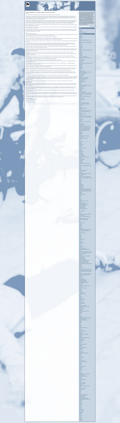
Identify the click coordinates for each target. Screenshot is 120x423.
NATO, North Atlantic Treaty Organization (85, 271)
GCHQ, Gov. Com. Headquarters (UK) (85, 176)
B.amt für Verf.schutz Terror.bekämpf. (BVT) (85, 63)
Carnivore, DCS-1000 (82, 91)
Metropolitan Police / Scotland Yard (84, 249)
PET (79, 295)
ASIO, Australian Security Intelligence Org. (85, 57)
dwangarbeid (81, 144)
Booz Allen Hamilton (82, 79)
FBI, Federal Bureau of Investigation (84, 163)
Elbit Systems (81, 151)
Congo (80, 112)
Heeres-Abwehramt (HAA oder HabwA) (85, 189)
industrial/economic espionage (83, 200)
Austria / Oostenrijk (82, 59)
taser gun (80, 372)
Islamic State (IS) (81, 215)
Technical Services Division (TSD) (84, 373)
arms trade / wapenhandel (83, 56)
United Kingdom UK (82, 395)
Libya (80, 237)
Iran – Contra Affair (82, 210)
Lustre (80, 240)
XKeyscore (80, 415)
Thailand (80, 380)
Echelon (80, 146)
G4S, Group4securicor (82, 174)
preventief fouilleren (82, 303)
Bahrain (80, 66)
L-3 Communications (82, 232)
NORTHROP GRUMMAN (83, 280)
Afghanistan (81, 36)
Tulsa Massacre (81, 389)
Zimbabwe (80, 417)
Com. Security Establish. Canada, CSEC (85, 110)
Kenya (80, 227)
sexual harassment (82, 339)
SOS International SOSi (82, 347)
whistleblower (81, 412)
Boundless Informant (82, 81)
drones (80, 142)
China (80, 101)
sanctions (80, 329)
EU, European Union (82, 155)
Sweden (80, 368)
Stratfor (80, 362)
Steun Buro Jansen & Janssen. (83, 21)
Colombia (80, 109)
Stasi (80, 358)
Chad (80, 97)
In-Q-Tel (80, 196)
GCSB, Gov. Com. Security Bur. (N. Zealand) (85, 177)
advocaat (80, 35)
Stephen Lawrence (82, 360)
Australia (80, 58)
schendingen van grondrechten (83, 334)
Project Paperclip (81, 308)
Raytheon (80, 316)
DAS (80, 122)
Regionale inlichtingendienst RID (84, 319)
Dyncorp (80, 145)
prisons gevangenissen (82, 305)
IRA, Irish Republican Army (83, 208)
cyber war (80, 120)
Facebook (80, 161)
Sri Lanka (80, 356)
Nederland (80, 275)
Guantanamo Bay (81, 186)
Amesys (80, 45)
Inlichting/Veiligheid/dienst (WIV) (84, 204)
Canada (80, 89)
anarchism (80, 47)
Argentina (80, 55)
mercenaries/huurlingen (82, 248)
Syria (80, 370)
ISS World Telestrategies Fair (83, 219)
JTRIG (80, 226)
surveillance (81, 367)
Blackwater (80, 76)
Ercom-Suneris (81, 153)
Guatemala (80, 187)
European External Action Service (84, 156)
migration (80, 254)
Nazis (80, 272)
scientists (80, 336)
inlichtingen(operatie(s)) (82, 205)
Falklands (80, 162)
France (80, 167)
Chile (80, 100)
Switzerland (81, 369)
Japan (80, 221)
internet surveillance (82, 206)
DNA (80, 140)
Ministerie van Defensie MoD (83, 261)
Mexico (80, 250)
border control (81, 80)
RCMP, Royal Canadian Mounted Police (85, 317)
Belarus (80, 68)
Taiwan (80, 371)
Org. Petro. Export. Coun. (83, 287)
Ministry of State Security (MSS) (84, 262)
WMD (80, 414)
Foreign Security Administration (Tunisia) (85, 165)
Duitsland (80, 143)
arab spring (81, 54)
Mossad (80, 265)
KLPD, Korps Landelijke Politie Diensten (85, 229)
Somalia (80, 346)
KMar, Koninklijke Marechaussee (84, 230)
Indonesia (80, 199)
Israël (80, 217)
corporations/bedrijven (82, 113)
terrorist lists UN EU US (82, 379)
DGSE (80, 134)
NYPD (80, 284)
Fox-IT (80, 166)
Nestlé (80, 276)
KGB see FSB (81, 228)
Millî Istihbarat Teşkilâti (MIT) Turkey (84, 260)
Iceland (80, 195)
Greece (80, 183)
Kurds (80, 231)
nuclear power (81, 283)
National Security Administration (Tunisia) (85, 270)
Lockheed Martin (81, 239)
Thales (80, 381)
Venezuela (80, 404)
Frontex (80, 172)
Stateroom (80, 359)
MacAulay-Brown (81, 242)
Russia (80, 325)
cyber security (81, 119)
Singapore (80, 341)
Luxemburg (81, 241)
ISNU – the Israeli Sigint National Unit (84, 216)
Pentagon (80, 294)
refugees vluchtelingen (82, 318)
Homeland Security (82, 194)
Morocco (80, 264)
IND (79, 197)
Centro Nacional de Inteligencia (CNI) (84, 96)
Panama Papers (81, 292)
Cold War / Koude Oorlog (83, 108)
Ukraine (80, 393)
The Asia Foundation (82, 382)
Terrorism (80, 378)
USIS (80, 401)
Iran (79, 209)
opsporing (80, 286)
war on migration (81, 410)
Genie (80, 178)
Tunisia (80, 390)
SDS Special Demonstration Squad (84, 337)
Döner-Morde (81, 141)
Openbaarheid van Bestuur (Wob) (84, 285)
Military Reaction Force (82, 259)
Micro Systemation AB (82, 253)
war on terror (81, 411)
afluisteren (80, 37)
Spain (80, 350)
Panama (80, 291)
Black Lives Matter (82, 74)
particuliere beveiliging (82, 293)
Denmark (80, 131)
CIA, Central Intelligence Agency (84, 102)
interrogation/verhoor (82, 207)
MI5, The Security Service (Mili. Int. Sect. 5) (85, 251)
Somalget (80, 345)
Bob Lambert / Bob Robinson (83, 78)
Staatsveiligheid (81, 357)
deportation (81, 132)
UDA (80, 392)
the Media (80, 384)
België (80, 69)
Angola (80, 48)
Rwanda (80, 326)
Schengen (80, 335)
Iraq (79, 211)
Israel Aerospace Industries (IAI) (84, 218)
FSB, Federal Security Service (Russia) (85, 173)
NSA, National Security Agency (83, 282)
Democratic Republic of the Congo (84, 130)
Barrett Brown (81, 67)
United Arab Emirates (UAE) (83, 394)
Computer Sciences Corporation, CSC (84, 111)
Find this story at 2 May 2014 (30, 100)
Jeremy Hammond (82, 222)
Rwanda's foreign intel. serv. (83, 327)
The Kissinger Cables (82, 383)
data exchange (81, 124)
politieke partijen (81, 302)
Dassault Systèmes (82, 123)
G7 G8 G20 (81, 175)
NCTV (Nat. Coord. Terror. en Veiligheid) (85, 273)
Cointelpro (80, 107)
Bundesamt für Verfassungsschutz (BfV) (85, 85)
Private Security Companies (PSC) (84, 306)
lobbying (80, 238)
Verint (80, 405)
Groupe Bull (81, 185)
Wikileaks (80, 413)
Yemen (80, 416)
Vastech (80, 403)
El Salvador (81, 150)
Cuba (80, 118)
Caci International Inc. (82, 86)
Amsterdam (81, 46)
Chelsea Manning (81, 98)
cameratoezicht (81, 88)
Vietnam (80, 406)
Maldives (80, 243)
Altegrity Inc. (81, 44)
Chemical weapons (82, 99)
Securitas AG (81, 338)
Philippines (80, 296)
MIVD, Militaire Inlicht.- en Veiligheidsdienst (85, 263)
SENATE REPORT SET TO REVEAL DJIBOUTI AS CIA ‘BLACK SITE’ (40, 12)
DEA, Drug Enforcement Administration (85, 128)
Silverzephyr (81, 340)
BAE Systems (81, 64)
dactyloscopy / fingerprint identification (85, 121)
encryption (80, 152)
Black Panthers (81, 75)
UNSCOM (80, 400)
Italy (79, 220)
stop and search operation (83, 361)
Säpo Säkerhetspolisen (82, 330)
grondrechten (81, 184)
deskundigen (81, 133)
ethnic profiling (81, 154)
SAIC (80, 328)
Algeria (80, 43)
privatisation (81, 307)
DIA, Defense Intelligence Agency (84, 135)
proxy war (80, 313)
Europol (80, 157)
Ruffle (80, 324)
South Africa (81, 348)
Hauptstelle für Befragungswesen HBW (85, 188)
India (80, 198)
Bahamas (80, 65)
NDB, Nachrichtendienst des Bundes (84, 274)
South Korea (81, 349)
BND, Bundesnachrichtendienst (83, 77)
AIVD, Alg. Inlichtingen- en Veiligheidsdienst (85, 42)
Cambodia (80, 87)
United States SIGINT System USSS (84, 399)
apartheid (80, 53)
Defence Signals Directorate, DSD (84, 129)
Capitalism (80, 90)
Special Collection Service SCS (83, 352)
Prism (80, 304)
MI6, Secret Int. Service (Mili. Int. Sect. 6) (85, 252)
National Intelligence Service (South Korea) (85, 269)
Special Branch (81, 351)
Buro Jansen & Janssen (82, 18)
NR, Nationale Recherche (83, 281)
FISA (80, 164)
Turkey (80, 391)
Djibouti (80, 139)
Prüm (80, 314)
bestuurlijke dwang (82, 70)
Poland (80, 297)
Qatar (80, 315)
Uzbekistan (80, 402)
